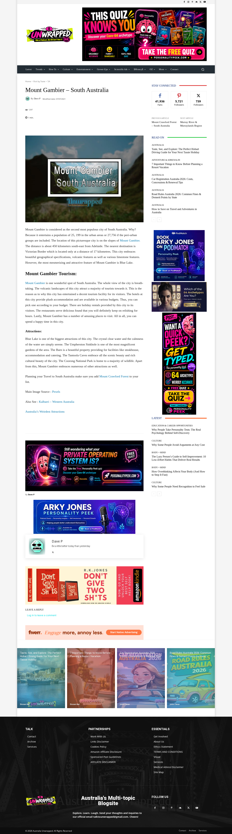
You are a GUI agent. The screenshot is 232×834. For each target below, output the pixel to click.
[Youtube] (205, 2)
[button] (203, 69)
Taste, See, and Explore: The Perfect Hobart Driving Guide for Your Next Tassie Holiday (175, 151)
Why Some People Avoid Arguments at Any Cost (178, 444)
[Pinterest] (192, 2)
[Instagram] (188, 2)
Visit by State (39, 81)
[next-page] (159, 220)
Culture (157, 441)
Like (160, 94)
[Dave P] (28, 98)
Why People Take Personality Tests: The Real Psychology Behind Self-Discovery (176, 431)
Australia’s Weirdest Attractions (45, 411)
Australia (158, 145)
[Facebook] (184, 2)
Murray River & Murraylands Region (191, 124)
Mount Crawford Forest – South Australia (164, 124)
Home (28, 81)
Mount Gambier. (130, 240)
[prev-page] (154, 220)
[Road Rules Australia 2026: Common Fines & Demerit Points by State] (191, 678)
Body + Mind (159, 452)
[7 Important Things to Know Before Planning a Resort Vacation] (91, 678)
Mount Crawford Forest (114, 376)
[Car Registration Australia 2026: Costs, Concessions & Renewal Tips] (141, 678)
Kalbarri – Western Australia (56, 401)
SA (49, 81)
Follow (179, 94)
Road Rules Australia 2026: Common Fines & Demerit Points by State (176, 196)
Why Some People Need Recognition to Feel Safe (178, 486)
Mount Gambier (35, 283)
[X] (201, 2)
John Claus (125, 704)
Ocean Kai (25, 704)
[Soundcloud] (196, 2)
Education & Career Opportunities (172, 425)
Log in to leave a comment (41, 615)
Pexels (56, 391)
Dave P (37, 98)
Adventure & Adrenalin (166, 160)
